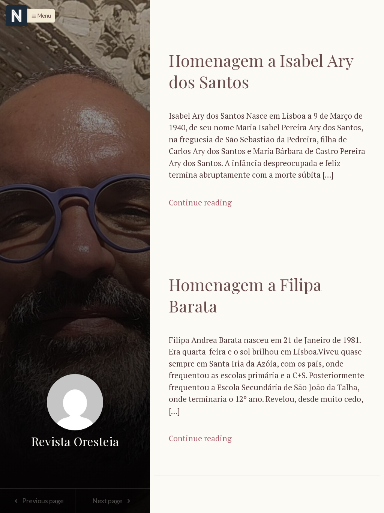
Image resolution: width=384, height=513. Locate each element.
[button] (39, 16)
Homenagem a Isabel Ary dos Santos (261, 70)
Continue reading (200, 202)
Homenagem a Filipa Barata (245, 295)
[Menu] (16, 15)
